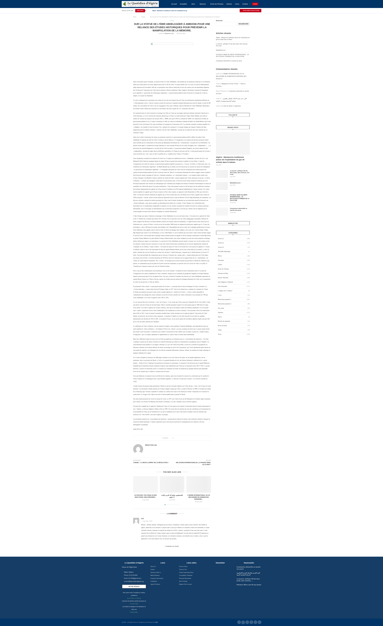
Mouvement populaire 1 (234, 299)
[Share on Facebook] (176, 438)
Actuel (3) (234, 247)
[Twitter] (238, 10)
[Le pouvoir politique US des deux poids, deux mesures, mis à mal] (222, 174)
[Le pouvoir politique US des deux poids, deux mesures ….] (145, 484)
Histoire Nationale (234, 277)
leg (142, 518)
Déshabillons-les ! (221, 50)
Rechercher (219, 20)
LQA (156, 622)
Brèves (234, 256)
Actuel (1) (234, 238)
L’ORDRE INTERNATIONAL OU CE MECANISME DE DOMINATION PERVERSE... (198, 497)
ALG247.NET (134, 604)
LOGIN (255, 4)
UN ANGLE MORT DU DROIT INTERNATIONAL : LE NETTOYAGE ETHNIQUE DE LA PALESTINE (239, 197)
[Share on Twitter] (178, 438)
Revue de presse (234, 325)
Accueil (174, 4)
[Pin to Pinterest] (180, 438)
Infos (193, 4)
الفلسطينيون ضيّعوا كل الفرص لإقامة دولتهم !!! (164, 10)
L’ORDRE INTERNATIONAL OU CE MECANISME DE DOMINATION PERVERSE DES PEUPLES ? (231, 76)
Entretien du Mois (234, 273)
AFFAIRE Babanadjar (234, 251)
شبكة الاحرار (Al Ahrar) (134, 598)
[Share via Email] (182, 438)
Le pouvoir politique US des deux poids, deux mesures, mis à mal (239, 172)
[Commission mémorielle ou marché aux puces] (222, 212)
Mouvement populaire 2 (234, 304)
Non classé (234, 308)
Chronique (234, 260)
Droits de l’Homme (216, 4)
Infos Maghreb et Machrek (234, 282)
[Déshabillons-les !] (222, 186)
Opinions (203, 4)
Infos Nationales (234, 286)
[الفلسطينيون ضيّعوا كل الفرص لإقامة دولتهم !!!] (172, 484)
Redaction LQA (169, 33)
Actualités (183, 4)
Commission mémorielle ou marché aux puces (229, 61)
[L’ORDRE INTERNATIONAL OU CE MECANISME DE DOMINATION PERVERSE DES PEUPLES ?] (198, 484)
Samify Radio (134, 612)
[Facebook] (235, 10)
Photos (234, 317)
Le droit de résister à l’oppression (231, 106)
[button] (148, 10)
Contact (245, 4)
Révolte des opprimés (234, 321)
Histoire (229, 4)
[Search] (260, 4)
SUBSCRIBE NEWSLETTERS (251, 10)
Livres (237, 4)
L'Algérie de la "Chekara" (234, 290)
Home (134, 17)
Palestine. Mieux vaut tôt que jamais (249, 584)
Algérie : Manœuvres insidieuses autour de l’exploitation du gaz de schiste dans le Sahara (230, 159)
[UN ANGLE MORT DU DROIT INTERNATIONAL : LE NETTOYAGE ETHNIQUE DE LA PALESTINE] (222, 198)
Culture (143, 17)
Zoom (234, 334)
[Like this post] (174, 438)
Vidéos (234, 330)
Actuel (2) (234, 243)
